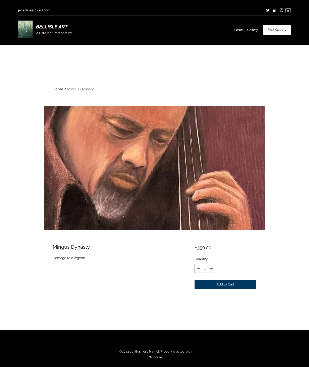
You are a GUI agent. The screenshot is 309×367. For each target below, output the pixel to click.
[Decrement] (198, 268)
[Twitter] (268, 10)
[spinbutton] (205, 268)
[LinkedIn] (274, 10)
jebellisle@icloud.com (34, 10)
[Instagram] (281, 10)
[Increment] (212, 268)
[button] (288, 10)
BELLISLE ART (52, 27)
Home (58, 89)
